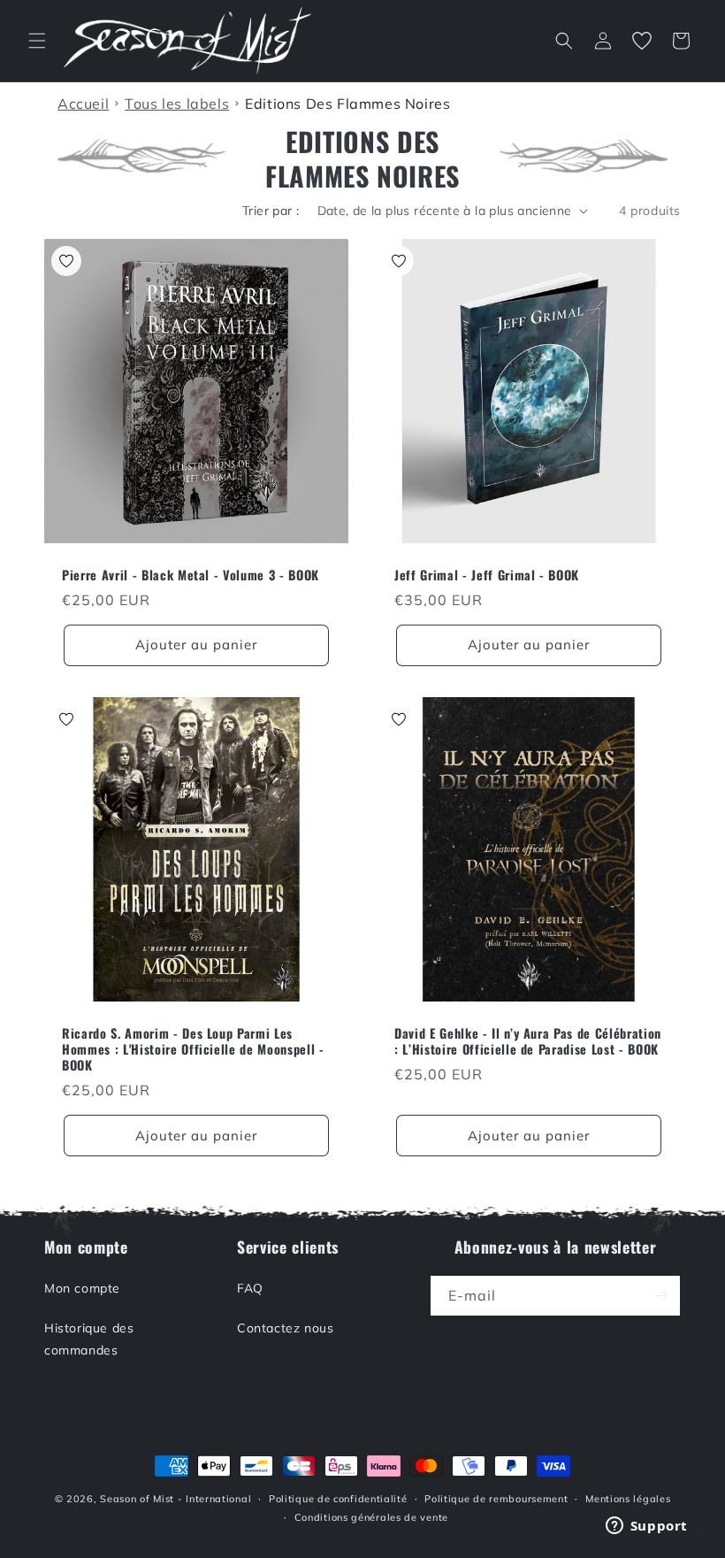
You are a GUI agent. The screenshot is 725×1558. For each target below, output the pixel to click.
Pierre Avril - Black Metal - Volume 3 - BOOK (190, 575)
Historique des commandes (89, 1339)
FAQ (250, 1288)
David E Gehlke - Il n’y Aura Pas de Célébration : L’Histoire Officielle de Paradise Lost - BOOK (527, 1041)
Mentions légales (627, 1499)
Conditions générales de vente (371, 1517)
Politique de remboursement (496, 1499)
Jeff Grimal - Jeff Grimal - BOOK (486, 575)
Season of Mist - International (175, 1499)
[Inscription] (660, 1295)
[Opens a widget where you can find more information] (646, 1527)
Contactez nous (285, 1328)
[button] (37, 40)
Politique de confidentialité (338, 1499)
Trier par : (270, 211)
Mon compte (82, 1288)
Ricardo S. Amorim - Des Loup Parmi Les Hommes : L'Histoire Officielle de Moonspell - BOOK (193, 1049)
